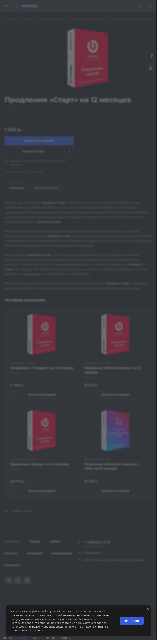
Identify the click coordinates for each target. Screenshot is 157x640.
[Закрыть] (147, 608)
